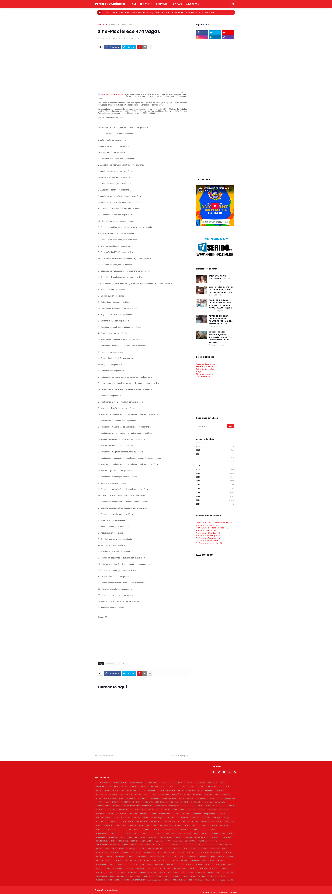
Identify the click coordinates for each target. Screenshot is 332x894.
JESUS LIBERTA (190, 841)
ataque (142, 790)
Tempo (158, 876)
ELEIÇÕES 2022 (156, 821)
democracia (223, 810)
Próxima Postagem (180, 755)
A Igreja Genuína (136, 782)
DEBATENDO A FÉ (179, 810)
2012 (215, 500)
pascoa (230, 857)
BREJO (121, 798)
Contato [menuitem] (177, 4)
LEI (141, 845)
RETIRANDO (224, 868)
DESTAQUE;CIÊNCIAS (103, 818)
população (195, 860)
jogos (222, 841)
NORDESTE (125, 853)
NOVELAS (181, 853)
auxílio (180, 790)
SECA (191, 872)
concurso (208, 802)
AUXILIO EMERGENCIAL (194, 790)
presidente (133, 864)
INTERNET (134, 841)
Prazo (212, 860)
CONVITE (116, 806)
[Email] (144, 47)
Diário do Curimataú (205, 369)
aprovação (212, 786)
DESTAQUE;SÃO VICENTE (122, 818)
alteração (143, 786)
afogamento (189, 782)
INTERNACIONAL (122, 841)
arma (221, 786)
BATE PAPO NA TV (126, 794)
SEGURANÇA (200, 872)
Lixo (154, 845)
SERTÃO (210, 872)
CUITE (208, 806)
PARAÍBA (221, 857)
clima (107, 802)
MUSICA (193, 849)
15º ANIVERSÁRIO (105, 782)
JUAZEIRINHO (114, 845)
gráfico (196, 833)
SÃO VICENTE (132, 872)
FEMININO (145, 829)
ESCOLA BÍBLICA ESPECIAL (163, 825)
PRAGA (204, 860)
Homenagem (101, 837)
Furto (128, 833)
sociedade (220, 872)
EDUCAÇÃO (217, 818)
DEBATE (167, 810)
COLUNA (115, 802)
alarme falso (114, 786)
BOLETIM (187, 794)
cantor (181, 798)
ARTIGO (98, 790)
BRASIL (98, 798)
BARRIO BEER (220, 790)
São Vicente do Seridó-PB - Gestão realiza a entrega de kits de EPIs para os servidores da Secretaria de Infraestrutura (160, 12)
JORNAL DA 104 (101, 845)
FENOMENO (156, 829)
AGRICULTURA (212, 782)
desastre (186, 814)
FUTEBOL (136, 833)
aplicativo (200, 786)
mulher (168, 849)
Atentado (151, 790)
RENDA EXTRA (202, 868)
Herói (223, 833)
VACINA (166, 880)
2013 (215, 496)
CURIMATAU (100, 810)
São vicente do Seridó (148, 872)
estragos (196, 825)
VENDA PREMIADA (179, 880)
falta (120, 829)
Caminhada (142, 798)
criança (184, 806)
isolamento (178, 841)
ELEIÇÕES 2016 (128, 821)
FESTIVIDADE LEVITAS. (170, 829)
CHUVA (98, 802)
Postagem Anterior (104, 755)
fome (205, 829)
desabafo (133, 814)
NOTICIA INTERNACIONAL (166, 853)
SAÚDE (183, 872)
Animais (173, 786)
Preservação (121, 864)
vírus (207, 880)
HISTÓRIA (231, 833)
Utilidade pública (154, 880)
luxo (194, 845)
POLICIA (129, 860)
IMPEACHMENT (166, 837)
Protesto (199, 864)
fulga (121, 833)
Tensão (166, 876)
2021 (215, 465)
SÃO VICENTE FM (164, 872)
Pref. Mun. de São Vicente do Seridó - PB (214, 522)
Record (107, 868)
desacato (143, 814)
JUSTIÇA (134, 845)
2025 (215, 450)
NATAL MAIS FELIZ (102, 853)
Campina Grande (169, 798)
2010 (215, 504)
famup (136, 829)
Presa (111, 864)
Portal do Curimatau (205, 364)
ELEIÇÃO (227, 818)
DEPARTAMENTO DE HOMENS (116, 814)
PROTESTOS (209, 864)
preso (142, 864)
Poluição (184, 860)
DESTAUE (136, 818)
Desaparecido (164, 814)
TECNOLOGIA (148, 876)
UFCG (117, 880)
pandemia (204, 857)
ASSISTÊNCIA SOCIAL (129, 790)
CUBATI (200, 806)
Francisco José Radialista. (105, 833)
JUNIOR (125, 845)
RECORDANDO (118, 868)
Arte (227, 786)
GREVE (204, 833)
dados (159, 810)
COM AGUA (149, 802)
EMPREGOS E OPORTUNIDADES (122, 25)
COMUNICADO (196, 802)
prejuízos (220, 860)
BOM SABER (208, 794)
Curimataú (112, 810)
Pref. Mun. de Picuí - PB (206, 530)
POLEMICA (109, 860)
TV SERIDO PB (100, 880)
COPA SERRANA (147, 806)
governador (176, 833)
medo (215, 845)
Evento (204, 825)
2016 (215, 485)
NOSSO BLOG (136, 853)
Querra (99, 868)
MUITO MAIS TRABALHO (154, 849)
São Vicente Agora (204, 374)
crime (192, 806)
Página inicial (103, 25)
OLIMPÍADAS (227, 853)
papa (213, 857)
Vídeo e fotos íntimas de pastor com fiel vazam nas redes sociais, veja (221, 289)
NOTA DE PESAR (149, 853)
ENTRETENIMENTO (145, 825)
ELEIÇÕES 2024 (169, 821)
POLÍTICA (157, 860)
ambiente (154, 786)
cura (224, 806)
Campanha (155, 798)
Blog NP (199, 371)
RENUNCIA (213, 868)
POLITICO (166, 860)
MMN (114, 849)
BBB (145, 794)
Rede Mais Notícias (204, 366)
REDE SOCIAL (140, 868)
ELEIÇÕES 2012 (101, 821)
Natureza (114, 853)
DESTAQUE (221, 814)
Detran (145, 818)
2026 (215, 446)
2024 (215, 454)
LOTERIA (175, 845)
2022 (215, 461)
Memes (99, 849)
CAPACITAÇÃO (201, 798)
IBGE (130, 837)
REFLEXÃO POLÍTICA (154, 868)
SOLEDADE (230, 872)
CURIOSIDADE (124, 810)
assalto (107, 790)
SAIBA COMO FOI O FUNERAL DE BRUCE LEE (219, 277)
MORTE (121, 849)
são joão (121, 872)
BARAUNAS (208, 790)
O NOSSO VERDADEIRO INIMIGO (209, 853)
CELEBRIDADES (230, 798)
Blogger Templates (127, 887)
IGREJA (143, 837)
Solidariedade (101, 876)
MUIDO (141, 849)
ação (170, 782)
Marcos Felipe (111, 890)
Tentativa (176, 876)
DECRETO (191, 810)
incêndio (178, 837)
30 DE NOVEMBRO (120, 782)
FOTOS (213, 829)
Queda (231, 864)
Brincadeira (130, 798)
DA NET (151, 810)
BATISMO (138, 794)
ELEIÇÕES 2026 (183, 821)
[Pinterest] (139, 47)
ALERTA (124, 786)
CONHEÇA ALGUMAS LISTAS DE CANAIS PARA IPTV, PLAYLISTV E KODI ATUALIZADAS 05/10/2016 (220, 304)
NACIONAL (203, 849)
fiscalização (185, 829)
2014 (215, 492)
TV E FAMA (222, 876)
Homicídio (113, 837)
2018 (215, 477)
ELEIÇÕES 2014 (115, 821)
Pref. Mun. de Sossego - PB (208, 535)
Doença (195, 818)
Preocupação (101, 864)
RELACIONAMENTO (179, 868)
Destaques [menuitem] (161, 4)
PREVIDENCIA (171, 864)
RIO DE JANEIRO (101, 872)
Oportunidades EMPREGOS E (160, 857)
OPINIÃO (130, 857)
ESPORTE (186, 825)
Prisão (181, 864)
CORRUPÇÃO (173, 806)
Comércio (174, 802)
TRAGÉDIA (201, 876)
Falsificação (110, 829)
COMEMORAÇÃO (162, 802)
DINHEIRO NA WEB (183, 818)
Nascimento (214, 849)
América (164, 786)
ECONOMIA (206, 818)
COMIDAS (184, 802)
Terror (185, 876)
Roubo (112, 872)
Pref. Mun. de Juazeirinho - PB (209, 543)
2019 (215, 473)
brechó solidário (110, 798)
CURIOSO (135, 810)
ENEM (98, 825)
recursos (129, 868)
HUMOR (122, 837)
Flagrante (196, 829)
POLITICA (147, 860)
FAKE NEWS (224, 825)
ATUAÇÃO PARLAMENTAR (166, 790)
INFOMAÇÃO (214, 837)
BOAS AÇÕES (176, 794)
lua (182, 845)
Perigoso (99, 860)
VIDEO (190, 880)
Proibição (189, 864)
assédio (116, 790)
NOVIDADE (191, 853)
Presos (149, 864)
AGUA (222, 782)
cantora (190, 798)
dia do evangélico (157, 818)
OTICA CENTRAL (178, 857)
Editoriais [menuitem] (145, 4)
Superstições (121, 876)
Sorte (112, 876)
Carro (219, 798)
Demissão (212, 810)
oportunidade (141, 857)
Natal (224, 849)
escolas (178, 825)
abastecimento (151, 782)
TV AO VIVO (212, 876)
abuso (162, 782)
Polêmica (119, 860)
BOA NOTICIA (164, 794)
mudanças (131, 849)
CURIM (231, 806)
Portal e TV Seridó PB (110, 4)
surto (131, 876)
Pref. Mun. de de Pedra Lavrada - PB (212, 528)
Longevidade (164, 845)
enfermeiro (107, 825)
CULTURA (216, 806)
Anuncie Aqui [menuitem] (192, 4)
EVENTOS (214, 825)
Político (175, 860)
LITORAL (147, 845)
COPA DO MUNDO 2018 (130, 806)
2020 (215, 469)
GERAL (158, 833)
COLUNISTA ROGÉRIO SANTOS (131, 802)
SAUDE (176, 872)
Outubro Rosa (192, 857)
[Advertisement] (161, 71)
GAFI (151, 833)
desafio (153, 814)
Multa (176, 849)
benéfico (153, 794)
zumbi (230, 880)
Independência (200, 837)
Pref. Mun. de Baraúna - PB (208, 538)
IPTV (169, 841)
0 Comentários (132, 38)
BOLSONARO (197, 794)
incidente (188, 837)
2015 (215, 488)
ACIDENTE (178, 782)
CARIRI (212, 798)
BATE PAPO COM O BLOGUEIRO (106, 794)
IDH (136, 837)
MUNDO (184, 849)
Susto (138, 876)
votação (222, 880)
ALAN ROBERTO (101, 786)
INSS (112, 841)
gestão (166, 833)
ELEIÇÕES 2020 (142, 821)
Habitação (214, 833)
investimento (159, 841)
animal (182, 786)
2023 (215, 457)
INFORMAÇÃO (226, 837)
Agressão (201, 782)
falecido (99, 829)
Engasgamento (120, 825)
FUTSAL (144, 833)
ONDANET (109, 857)
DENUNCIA (100, 814)
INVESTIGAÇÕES (146, 841)
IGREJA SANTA (153, 837)
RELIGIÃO (192, 868)
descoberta (196, 814)
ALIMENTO (133, 786)
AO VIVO (191, 786)
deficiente (201, 810)
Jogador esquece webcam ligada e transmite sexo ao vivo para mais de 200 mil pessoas (220, 337)
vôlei (214, 880)
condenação (220, 802)
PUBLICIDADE (220, 864)
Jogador (214, 841)
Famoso (128, 829)
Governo (187, 833)
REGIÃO (167, 868)
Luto (188, 845)
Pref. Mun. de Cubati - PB (207, 525)
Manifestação (204, 845)
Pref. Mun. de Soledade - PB (208, 540)
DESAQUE (176, 814)
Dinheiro (171, 818)
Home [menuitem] (133, 4)
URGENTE (125, 880)
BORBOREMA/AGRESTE (222, 794)
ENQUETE (133, 825)
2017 (215, 481)
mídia (107, 849)
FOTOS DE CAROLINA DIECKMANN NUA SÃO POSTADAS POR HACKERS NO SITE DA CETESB (221, 320)
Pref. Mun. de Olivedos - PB (208, 533)
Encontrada (229, 821)
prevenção (159, 864)
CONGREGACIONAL (103, 806)
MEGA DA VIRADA (226, 845)
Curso (144, 810)
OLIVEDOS (99, 857)
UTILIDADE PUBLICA (138, 880)
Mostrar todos (203, 376)
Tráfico (192, 876)
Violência (198, 880)
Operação (120, 857)
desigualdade (209, 814)
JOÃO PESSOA (202, 841)
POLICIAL (138, 860)
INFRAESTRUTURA (102, 841)
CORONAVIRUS (160, 806)
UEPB (110, 880)
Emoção (195, 821)
